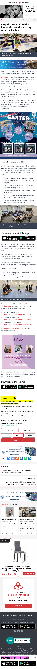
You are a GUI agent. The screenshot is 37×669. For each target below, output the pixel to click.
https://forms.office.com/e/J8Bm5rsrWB (18, 324)
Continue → (18, 440)
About (6, 616)
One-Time (9, 430)
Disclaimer (21, 619)
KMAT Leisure (5, 77)
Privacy (15, 619)
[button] (18, 576)
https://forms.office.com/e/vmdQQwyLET (18, 319)
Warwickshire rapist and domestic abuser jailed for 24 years (9, 523)
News (11, 20)
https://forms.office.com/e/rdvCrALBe (17, 314)
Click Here (18, 606)
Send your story (28, 20)
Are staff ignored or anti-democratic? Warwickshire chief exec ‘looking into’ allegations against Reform (27, 525)
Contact (30, 616)
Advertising (17, 616)
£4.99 (18, 435)
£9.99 (30, 435)
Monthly (27, 430)
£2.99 (6, 435)
